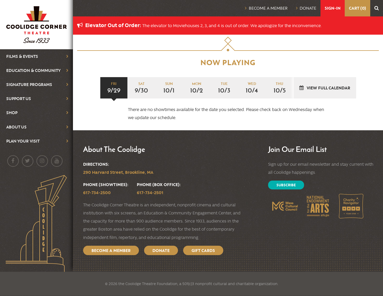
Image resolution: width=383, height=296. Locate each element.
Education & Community (33, 70)
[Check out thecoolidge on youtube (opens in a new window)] (57, 161)
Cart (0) (357, 8)
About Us (16, 127)
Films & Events (22, 56)
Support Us (18, 98)
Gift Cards (203, 250)
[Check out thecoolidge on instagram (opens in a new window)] (42, 161)
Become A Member (111, 250)
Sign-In (333, 8)
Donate (308, 8)
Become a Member (268, 8)
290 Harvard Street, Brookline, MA (118, 172)
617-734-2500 (97, 192)
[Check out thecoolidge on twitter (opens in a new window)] (27, 161)
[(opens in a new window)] (284, 206)
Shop (11, 112)
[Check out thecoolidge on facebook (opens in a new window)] (13, 161)
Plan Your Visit (23, 141)
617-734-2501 (150, 192)
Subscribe (286, 185)
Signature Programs (29, 84)
